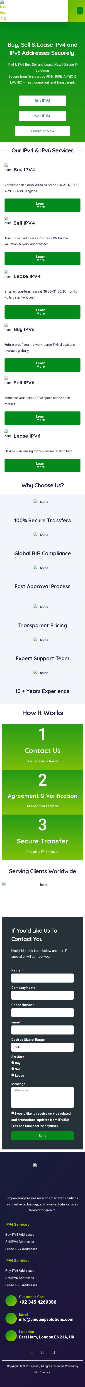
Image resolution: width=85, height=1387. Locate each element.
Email (15, 1022)
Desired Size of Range (28, 1039)
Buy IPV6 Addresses (19, 1271)
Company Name (23, 988)
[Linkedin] (53, 1352)
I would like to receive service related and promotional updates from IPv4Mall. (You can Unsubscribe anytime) (41, 1120)
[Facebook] (32, 1352)
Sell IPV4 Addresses (19, 1242)
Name (16, 970)
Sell (18, 1069)
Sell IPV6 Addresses (19, 1278)
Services (18, 1057)
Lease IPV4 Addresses (21, 1249)
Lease (19, 1075)
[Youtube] (42, 1352)
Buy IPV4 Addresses (19, 1234)
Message (18, 1084)
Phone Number (22, 1005)
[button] (80, 10)
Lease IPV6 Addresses (21, 1285)
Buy (17, 1063)
